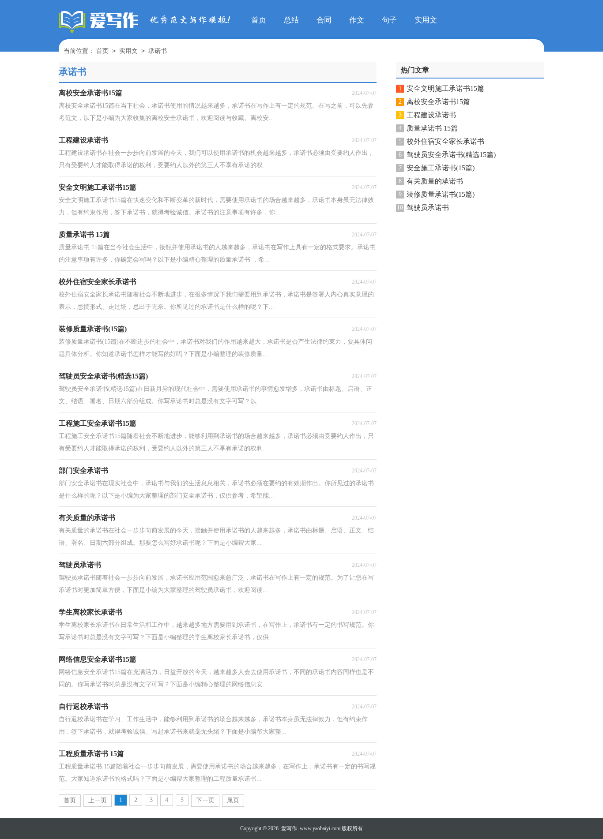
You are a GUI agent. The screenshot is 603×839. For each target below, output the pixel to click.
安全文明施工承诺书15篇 (445, 88)
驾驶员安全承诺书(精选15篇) (451, 154)
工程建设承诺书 (431, 115)
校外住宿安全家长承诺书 (445, 141)
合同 (324, 20)
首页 (258, 20)
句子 (389, 20)
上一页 (97, 800)
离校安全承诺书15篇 (438, 101)
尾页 (233, 800)
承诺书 (157, 51)
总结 (291, 20)
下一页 (205, 800)
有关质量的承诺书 (435, 181)
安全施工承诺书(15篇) (441, 168)
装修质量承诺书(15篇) (441, 194)
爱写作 (289, 828)
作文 (356, 20)
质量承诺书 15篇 (432, 128)
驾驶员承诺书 (428, 207)
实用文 (426, 20)
